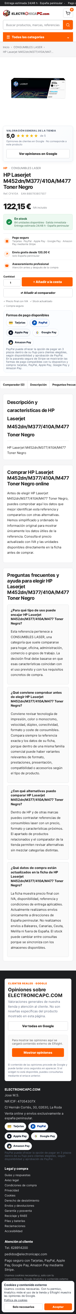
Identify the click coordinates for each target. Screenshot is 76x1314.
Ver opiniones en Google (38, 154)
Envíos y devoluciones (19, 1205)
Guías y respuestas (17, 1175)
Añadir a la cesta (47, 282)
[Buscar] (68, 24)
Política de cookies (15, 1300)
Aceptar (58, 1306)
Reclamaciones (15, 1226)
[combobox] (33, 24)
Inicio (6, 47)
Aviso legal (12, 1180)
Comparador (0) (13, 384)
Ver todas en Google (38, 1026)
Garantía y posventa (18, 1210)
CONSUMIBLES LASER (28, 47)
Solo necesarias (23, 1306)
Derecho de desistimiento (22, 1200)
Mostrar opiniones (38, 1053)
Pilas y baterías (15, 1221)
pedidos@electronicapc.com (26, 1254)
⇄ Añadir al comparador (38, 292)
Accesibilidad (13, 1231)
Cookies (10, 1195)
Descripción (38, 384)
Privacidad (12, 1190)
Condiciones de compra (21, 1185)
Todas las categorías (38, 37)
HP (5, 168)
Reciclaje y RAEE (16, 1215)
